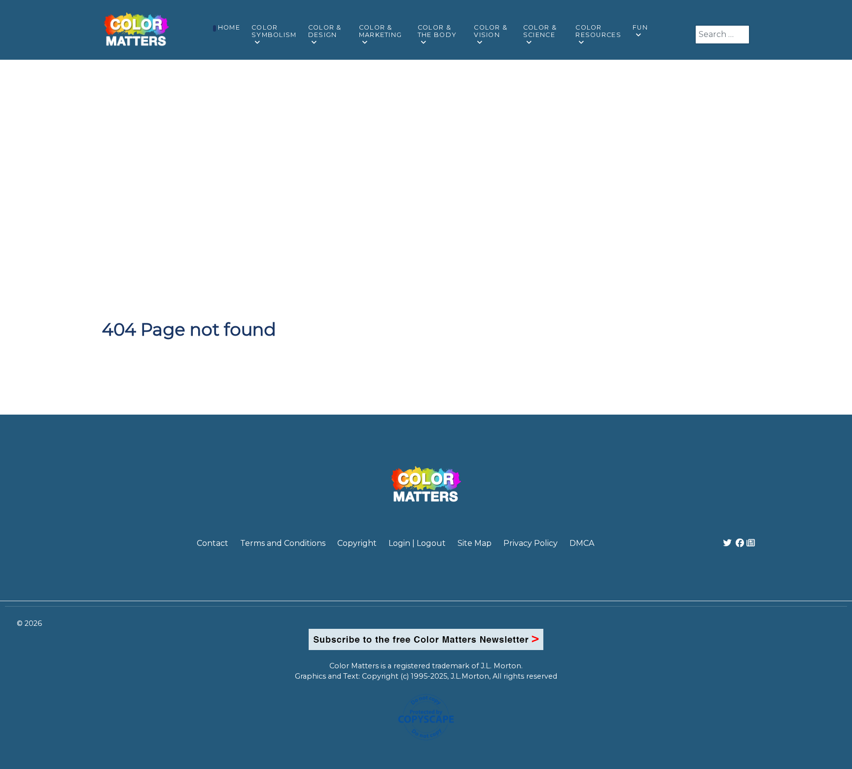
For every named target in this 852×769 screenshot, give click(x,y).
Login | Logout (417, 543)
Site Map (475, 543)
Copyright (357, 543)
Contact (212, 543)
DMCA (581, 543)
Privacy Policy (530, 543)
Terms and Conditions (282, 543)
